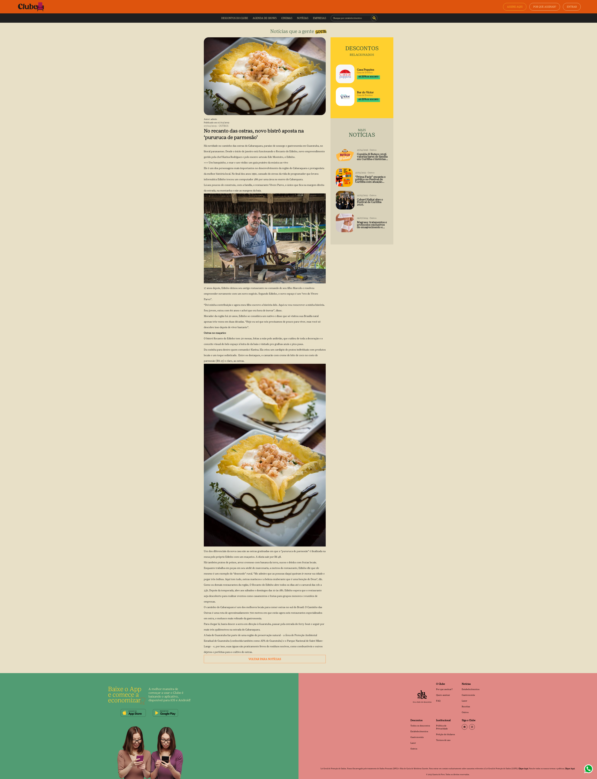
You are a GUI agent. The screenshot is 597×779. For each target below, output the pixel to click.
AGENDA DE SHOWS (265, 18)
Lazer (464, 701)
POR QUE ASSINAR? (544, 6)
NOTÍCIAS (302, 18)
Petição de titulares (445, 734)
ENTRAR (572, 6)
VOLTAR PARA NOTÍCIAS (264, 659)
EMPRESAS (319, 18)
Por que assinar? (444, 689)
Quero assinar (443, 695)
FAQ (438, 701)
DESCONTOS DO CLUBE (234, 18)
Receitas (466, 706)
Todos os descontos (420, 725)
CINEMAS (286, 18)
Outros (465, 712)
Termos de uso (443, 740)
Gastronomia (468, 695)
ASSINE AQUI (515, 6)
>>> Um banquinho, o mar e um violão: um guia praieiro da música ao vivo (246, 162)
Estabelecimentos (470, 689)
